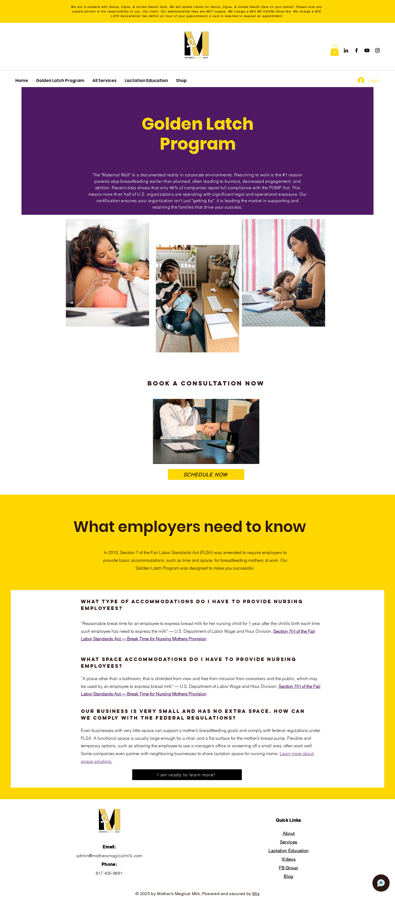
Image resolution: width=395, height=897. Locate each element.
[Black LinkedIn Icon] (346, 50)
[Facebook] (356, 50)
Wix (256, 893)
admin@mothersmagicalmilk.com (109, 855)
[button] (334, 50)
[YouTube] (367, 50)
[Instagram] (377, 50)
